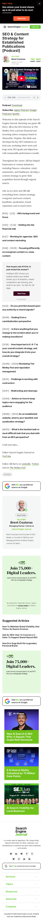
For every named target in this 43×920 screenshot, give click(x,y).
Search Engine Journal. (25, 914)
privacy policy (23, 605)
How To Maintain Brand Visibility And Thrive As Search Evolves (20, 627)
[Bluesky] (14, 859)
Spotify (16, 114)
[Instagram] (19, 859)
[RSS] (29, 859)
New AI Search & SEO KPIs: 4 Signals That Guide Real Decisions (19, 736)
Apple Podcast (21, 110)
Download (17, 105)
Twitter (35, 463)
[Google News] (11, 854)
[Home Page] (18, 27)
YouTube (6, 456)
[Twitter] (32, 854)
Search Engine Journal (21, 529)
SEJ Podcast (7, 474)
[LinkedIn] (16, 854)
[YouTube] (21, 854)
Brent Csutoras (18, 59)
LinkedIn (26, 463)
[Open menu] (4, 26)
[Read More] (21, 756)
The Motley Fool (17, 467)
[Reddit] (24, 859)
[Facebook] (27, 854)
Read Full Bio (21, 515)
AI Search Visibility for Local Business (20, 809)
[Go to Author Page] (5, 58)
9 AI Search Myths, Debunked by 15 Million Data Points (21, 773)
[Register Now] (21, 719)
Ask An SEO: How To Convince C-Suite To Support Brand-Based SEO (19, 636)
